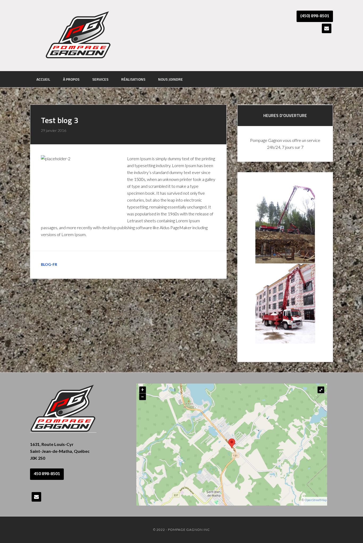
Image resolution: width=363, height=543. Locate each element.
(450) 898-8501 (314, 15)
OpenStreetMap (316, 500)
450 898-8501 (47, 473)
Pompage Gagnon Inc (78, 35)
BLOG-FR (49, 264)
